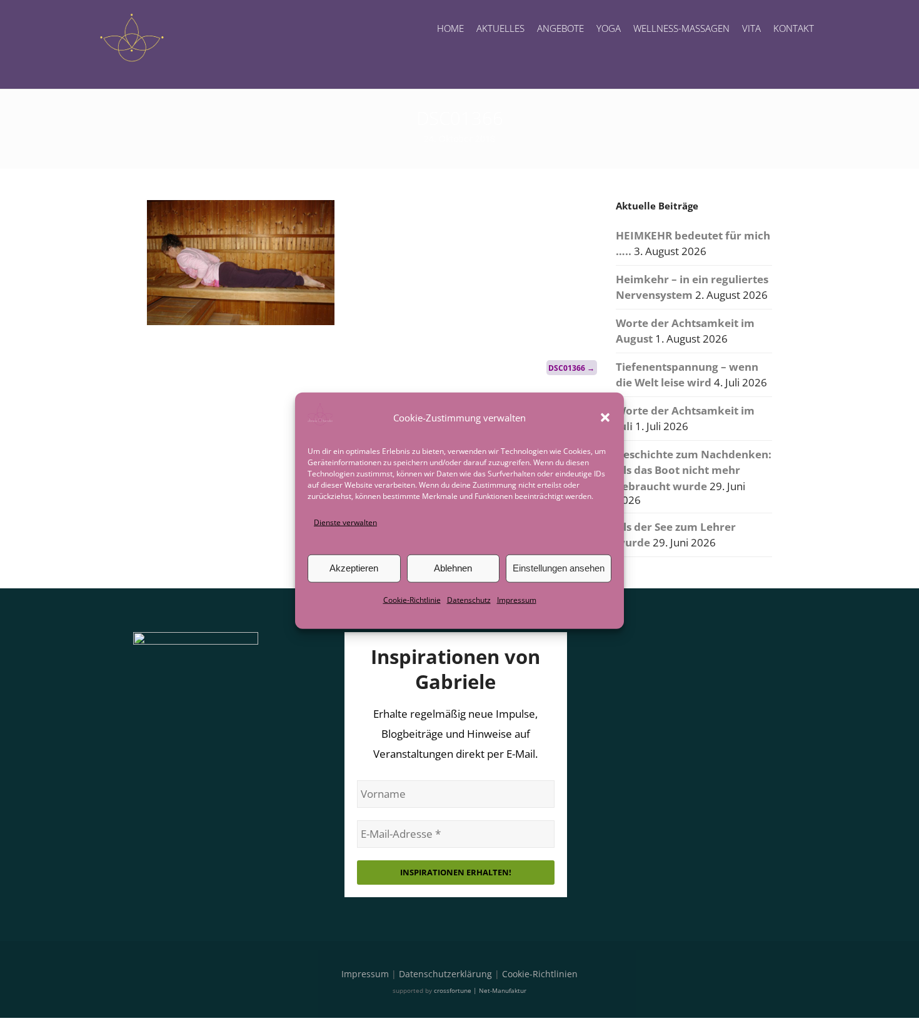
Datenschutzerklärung (445, 974)
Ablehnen (453, 568)
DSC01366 (571, 367)
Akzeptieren (353, 568)
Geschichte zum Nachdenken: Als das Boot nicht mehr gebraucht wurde (693, 470)
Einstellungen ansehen (559, 568)
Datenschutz (469, 600)
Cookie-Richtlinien (540, 974)
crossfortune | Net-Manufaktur (480, 990)
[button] (605, 417)
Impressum (516, 600)
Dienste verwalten (345, 521)
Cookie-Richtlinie (412, 600)
